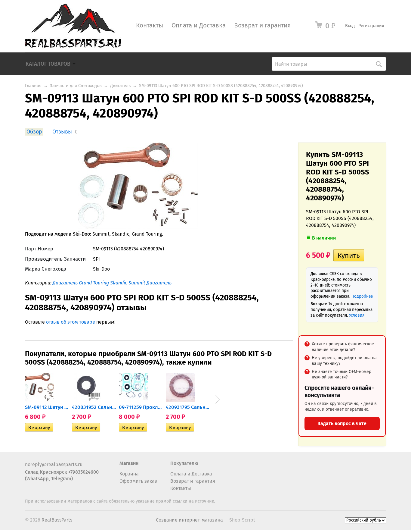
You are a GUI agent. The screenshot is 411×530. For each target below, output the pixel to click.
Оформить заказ (138, 481)
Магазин (128, 463)
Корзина (129, 474)
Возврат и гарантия (262, 25)
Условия (356, 315)
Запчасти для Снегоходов (76, 85)
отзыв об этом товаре (70, 322)
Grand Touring (94, 283)
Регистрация (371, 25)
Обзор (34, 132)
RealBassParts (57, 520)
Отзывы (62, 132)
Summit (136, 283)
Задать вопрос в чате (342, 423)
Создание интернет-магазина (189, 520)
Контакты (149, 25)
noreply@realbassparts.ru (53, 464)
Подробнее (362, 296)
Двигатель (120, 85)
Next (217, 399)
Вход (350, 25)
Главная (33, 85)
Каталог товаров (48, 64)
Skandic (118, 283)
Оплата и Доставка (199, 25)
